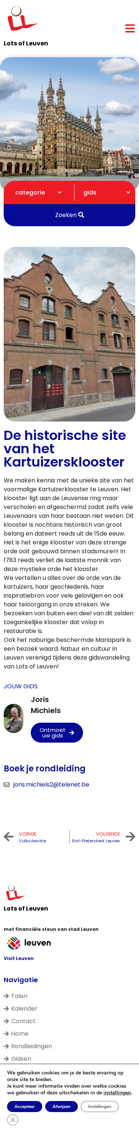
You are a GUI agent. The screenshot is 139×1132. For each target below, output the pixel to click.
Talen (19, 996)
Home (20, 1033)
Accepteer (24, 1106)
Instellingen (99, 1106)
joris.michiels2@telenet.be (51, 784)
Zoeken (66, 215)
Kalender (24, 1008)
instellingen (117, 1093)
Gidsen (21, 1058)
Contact (23, 1021)
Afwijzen (61, 1106)
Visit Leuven (19, 958)
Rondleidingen (31, 1046)
